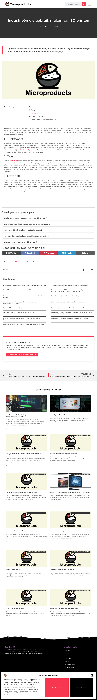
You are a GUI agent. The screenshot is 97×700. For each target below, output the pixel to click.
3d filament (24, 150)
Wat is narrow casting (57, 531)
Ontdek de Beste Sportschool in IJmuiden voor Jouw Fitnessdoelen (21, 319)
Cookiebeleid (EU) (70, 664)
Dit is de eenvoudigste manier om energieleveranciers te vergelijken (24, 454)
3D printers (14, 161)
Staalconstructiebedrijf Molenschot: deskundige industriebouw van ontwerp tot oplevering (67, 290)
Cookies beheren (81, 687)
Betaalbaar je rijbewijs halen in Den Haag (65, 296)
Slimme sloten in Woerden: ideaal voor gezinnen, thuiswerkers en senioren (20, 302)
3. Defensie (33, 113)
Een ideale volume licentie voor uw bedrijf (63, 453)
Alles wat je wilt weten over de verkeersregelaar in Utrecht (23, 324)
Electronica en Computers (49, 26)
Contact (67, 661)
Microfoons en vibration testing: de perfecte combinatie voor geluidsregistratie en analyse (25, 415)
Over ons (67, 650)
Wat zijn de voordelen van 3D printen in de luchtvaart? (48, 224)
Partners (67, 656)
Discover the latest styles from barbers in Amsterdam (69, 302)
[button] (92, 675)
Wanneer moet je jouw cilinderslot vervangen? (19, 312)
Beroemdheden (69, 667)
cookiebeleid (17, 692)
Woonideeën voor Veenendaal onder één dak (19, 290)
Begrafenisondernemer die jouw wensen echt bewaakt (70, 318)
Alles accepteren (56, 687)
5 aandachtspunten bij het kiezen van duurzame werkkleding (24, 285)
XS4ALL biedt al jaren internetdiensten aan (64, 608)
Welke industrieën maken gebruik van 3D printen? (48, 218)
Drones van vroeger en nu (14, 569)
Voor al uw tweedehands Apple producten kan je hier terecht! (70, 492)
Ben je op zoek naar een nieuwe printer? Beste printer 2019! (25, 531)
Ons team (67, 653)
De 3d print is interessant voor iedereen (62, 569)
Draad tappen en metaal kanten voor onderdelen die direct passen (23, 296)
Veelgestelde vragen (37, 116)
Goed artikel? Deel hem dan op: (43, 120)
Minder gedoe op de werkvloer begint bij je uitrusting (69, 285)
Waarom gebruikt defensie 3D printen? (48, 242)
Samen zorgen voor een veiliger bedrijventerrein (68, 308)
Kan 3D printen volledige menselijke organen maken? (48, 236)
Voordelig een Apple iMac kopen (60, 415)
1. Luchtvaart (34, 107)
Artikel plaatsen (69, 658)
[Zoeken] (84, 4)
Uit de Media (68, 670)
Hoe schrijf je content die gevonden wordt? (18, 308)
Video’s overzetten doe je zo (15, 608)
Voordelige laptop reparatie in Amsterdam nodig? (22, 492)
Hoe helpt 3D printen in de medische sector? (48, 230)
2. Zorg (32, 110)
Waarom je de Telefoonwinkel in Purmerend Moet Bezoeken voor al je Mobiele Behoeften (72, 313)
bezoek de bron (19, 201)
